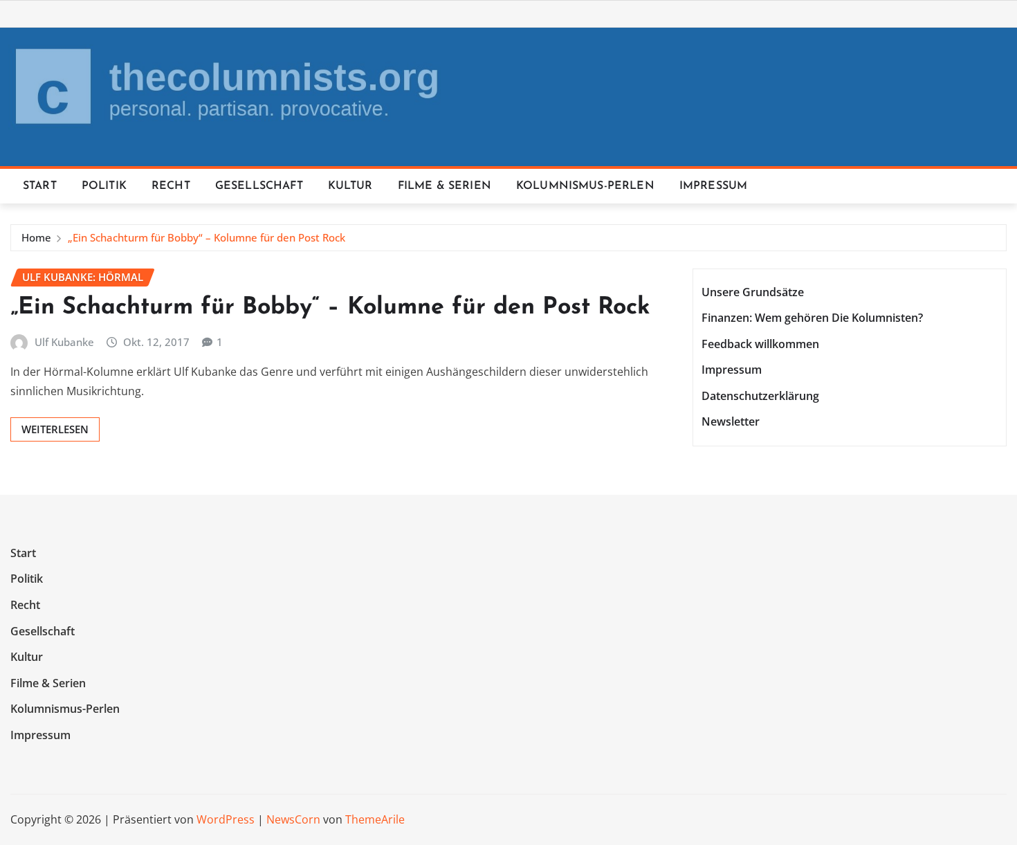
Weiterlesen (55, 429)
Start (40, 186)
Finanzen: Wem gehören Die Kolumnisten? (812, 317)
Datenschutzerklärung (760, 395)
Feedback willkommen (760, 344)
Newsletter (731, 422)
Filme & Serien (444, 186)
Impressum (713, 186)
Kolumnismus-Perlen (585, 186)
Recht (171, 186)
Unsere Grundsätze (753, 292)
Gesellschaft (259, 186)
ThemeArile (375, 819)
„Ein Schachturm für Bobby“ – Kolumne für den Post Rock (206, 237)
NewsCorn (293, 819)
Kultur (350, 186)
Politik (104, 186)
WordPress (225, 819)
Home (36, 237)
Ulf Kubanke (64, 342)
